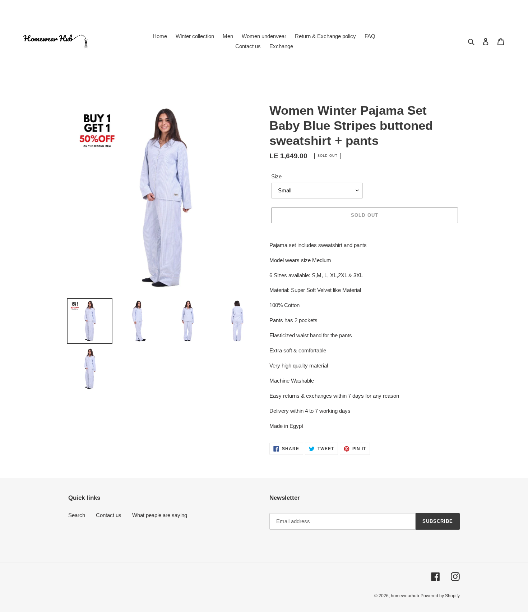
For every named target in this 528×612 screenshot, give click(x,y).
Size (276, 176)
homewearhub (405, 595)
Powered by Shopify (440, 595)
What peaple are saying (159, 515)
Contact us (108, 515)
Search (76, 515)
